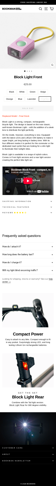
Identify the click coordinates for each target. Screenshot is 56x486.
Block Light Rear (17, 405)
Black (11, 92)
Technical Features (15, 207)
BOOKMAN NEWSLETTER (16, 461)
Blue (20, 99)
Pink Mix (45, 99)
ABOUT (6, 454)
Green (32, 92)
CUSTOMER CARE (12, 448)
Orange (9, 99)
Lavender (31, 99)
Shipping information (16, 201)
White (22, 92)
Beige (43, 92)
